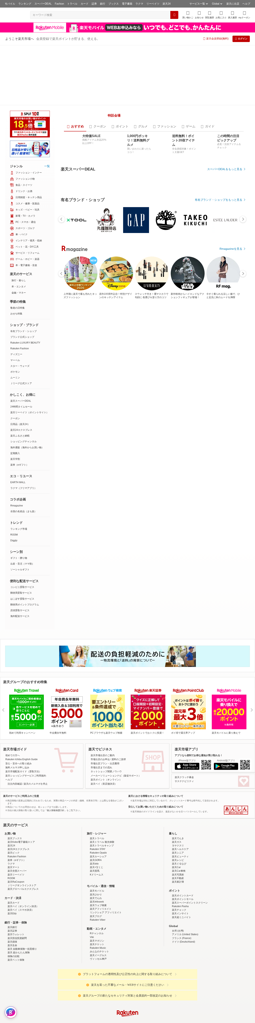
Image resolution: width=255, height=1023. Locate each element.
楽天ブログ (96, 874)
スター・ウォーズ (19, 306)
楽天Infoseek (97, 860)
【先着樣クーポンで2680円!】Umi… (206, 381)
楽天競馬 (94, 829)
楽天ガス (176, 800)
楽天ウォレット (16, 893)
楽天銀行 (12, 885)
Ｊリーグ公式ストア (21, 323)
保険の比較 (14, 914)
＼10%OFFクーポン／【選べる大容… (162, 381)
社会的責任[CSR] (128, 1003)
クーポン (15, 358)
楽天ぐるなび (179, 822)
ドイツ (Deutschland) (183, 900)
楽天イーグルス (98, 913)
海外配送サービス (19, 556)
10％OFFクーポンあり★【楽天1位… (95, 381)
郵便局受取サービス (21, 533)
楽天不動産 (178, 836)
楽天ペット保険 (16, 918)
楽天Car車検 (178, 829)
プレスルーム (147, 1003)
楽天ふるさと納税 (19, 375)
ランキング (24, 3)
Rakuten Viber (97, 878)
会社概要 (70, 1003)
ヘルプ (246, 3)
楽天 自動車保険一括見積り (22, 907)
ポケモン (15, 311)
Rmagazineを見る (231, 519)
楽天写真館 (178, 833)
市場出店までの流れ (101, 726)
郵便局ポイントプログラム (24, 544)
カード (84, 3)
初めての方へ (12, 714)
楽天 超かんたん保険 (19, 911)
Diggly (13, 480)
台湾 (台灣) (178, 889)
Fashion (59, 3)
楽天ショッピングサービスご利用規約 (25, 734)
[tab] (75, 113)
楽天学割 (15, 399)
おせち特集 (16, 253)
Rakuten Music (98, 906)
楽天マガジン (97, 899)
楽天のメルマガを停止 (36, 742)
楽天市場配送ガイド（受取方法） (23, 730)
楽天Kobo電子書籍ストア (21, 800)
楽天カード (14, 861)
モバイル (10, 3)
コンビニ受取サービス (22, 527)
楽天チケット (97, 903)
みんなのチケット (99, 910)
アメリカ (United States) (185, 893)
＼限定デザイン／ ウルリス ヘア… (184, 381)
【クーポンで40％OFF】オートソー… (73, 381)
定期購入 (15, 393)
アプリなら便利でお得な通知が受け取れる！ (199, 714)
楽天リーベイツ (16, 833)
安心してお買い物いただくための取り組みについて (155, 765)
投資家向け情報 (86, 1003)
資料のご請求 (119, 718)
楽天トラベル (97, 797)
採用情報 (162, 1003)
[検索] (174, 15)
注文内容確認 (15, 742)
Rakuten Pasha (180, 864)
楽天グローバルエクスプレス (23, 847)
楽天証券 (12, 889)
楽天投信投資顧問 (17, 896)
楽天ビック (14, 811)
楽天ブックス (15, 797)
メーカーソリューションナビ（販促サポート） (116, 734)
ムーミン (15, 317)
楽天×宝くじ (96, 825)
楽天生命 (12, 904)
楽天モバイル (97, 849)
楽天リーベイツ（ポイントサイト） (29, 352)
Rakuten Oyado (98, 811)
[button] (199, 15)
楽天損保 (12, 900)
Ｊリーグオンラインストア (22, 844)
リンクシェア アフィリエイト (106, 871)
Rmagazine (16, 445)
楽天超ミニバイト (181, 875)
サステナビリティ (184, 739)
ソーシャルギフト (19, 509)
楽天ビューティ (180, 815)
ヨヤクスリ (178, 804)
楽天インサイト (180, 872)
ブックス (113, 3)
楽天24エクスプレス (21, 370)
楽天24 (167, 3)
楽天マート (14, 825)
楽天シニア (178, 811)
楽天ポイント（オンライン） (106, 738)
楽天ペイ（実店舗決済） (104, 742)
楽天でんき (178, 797)
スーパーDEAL (43, 3)
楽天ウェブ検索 (98, 863)
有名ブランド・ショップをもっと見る (218, 296)
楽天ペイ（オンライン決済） (23, 864)
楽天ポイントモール (182, 857)
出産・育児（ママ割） (22, 503)
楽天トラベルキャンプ (102, 804)
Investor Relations (106, 1003)
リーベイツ (152, 3)
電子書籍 (127, 3)
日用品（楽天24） (20, 364)
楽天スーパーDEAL (20, 341)
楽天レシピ (178, 818)
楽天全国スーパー (17, 829)
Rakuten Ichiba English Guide (21, 718)
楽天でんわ (96, 856)
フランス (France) (181, 896)
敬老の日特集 (17, 248)
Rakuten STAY (97, 807)
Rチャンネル (97, 892)
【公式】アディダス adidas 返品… (117, 381)
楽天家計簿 (178, 840)
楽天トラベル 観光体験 (102, 800)
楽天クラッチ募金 (184, 735)
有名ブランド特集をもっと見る (222, 467)
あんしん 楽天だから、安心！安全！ (236, 769)
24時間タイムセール (21, 346)
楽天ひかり (96, 853)
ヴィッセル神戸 (98, 917)
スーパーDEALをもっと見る (224, 156)
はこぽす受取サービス (22, 538)
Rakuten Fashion (19, 288)
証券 (94, 3)
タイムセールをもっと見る (225, 406)
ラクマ (139, 3)
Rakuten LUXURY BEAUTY (25, 282)
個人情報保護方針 (179, 1003)
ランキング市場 (18, 469)
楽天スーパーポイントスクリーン (190, 861)
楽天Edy (12, 872)
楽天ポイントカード (182, 854)
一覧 (47, 106)
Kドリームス (96, 833)
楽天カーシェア (98, 815)
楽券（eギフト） (19, 404)
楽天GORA (96, 818)
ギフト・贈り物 (18, 498)
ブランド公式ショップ (22, 277)
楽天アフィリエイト (100, 867)
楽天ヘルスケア (180, 807)
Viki (92, 895)
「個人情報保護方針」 (56, 769)
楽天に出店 (232, 3)
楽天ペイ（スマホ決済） (21, 868)
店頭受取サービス (19, 550)
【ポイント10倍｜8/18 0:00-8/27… (139, 381)
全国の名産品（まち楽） (23, 451)
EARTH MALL (18, 422)
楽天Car (176, 825)
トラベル (72, 3)
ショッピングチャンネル (23, 381)
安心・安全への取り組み (18, 722)
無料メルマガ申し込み (17, 726)
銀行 (102, 3)
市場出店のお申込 (100, 718)
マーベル (15, 300)
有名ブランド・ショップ (23, 271)
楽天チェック (179, 868)
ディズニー (16, 294)
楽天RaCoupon (16, 840)
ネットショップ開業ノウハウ (106, 730)
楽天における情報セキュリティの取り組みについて (155, 754)
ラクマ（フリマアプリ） (23, 428)
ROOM (14, 474)
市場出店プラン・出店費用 (105, 722)
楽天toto (94, 822)
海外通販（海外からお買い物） (27, 387)
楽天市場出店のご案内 (103, 714)
